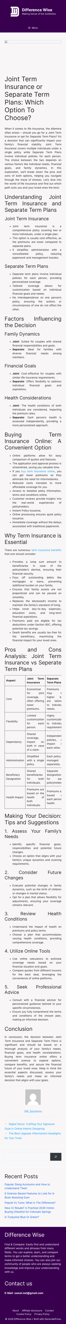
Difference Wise (37, 10)
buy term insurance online (38, 471)
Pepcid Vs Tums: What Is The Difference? (30, 1202)
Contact (49, 1310)
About (15, 1310)
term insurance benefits (46, 550)
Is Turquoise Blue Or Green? (22, 1217)
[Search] (55, 1157)
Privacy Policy (42, 1314)
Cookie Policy (23, 1314)
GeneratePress (53, 1319)
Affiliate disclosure (32, 1310)
